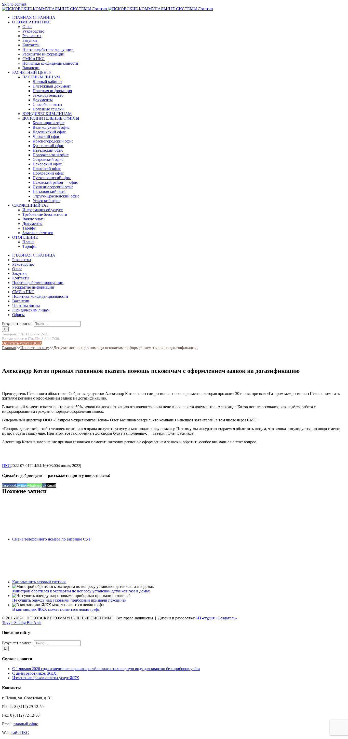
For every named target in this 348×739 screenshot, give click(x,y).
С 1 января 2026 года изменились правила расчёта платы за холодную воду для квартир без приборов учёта (106, 668)
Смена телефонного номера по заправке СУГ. (51, 539)
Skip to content (14, 4)
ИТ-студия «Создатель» (216, 618)
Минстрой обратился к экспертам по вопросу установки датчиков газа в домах (81, 591)
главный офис (26, 724)
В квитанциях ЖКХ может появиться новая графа (56, 609)
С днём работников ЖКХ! (35, 673)
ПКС (6, 465)
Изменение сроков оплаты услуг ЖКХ (45, 678)
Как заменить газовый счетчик (39, 582)
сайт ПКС (20, 732)
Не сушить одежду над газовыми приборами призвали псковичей (69, 600)
